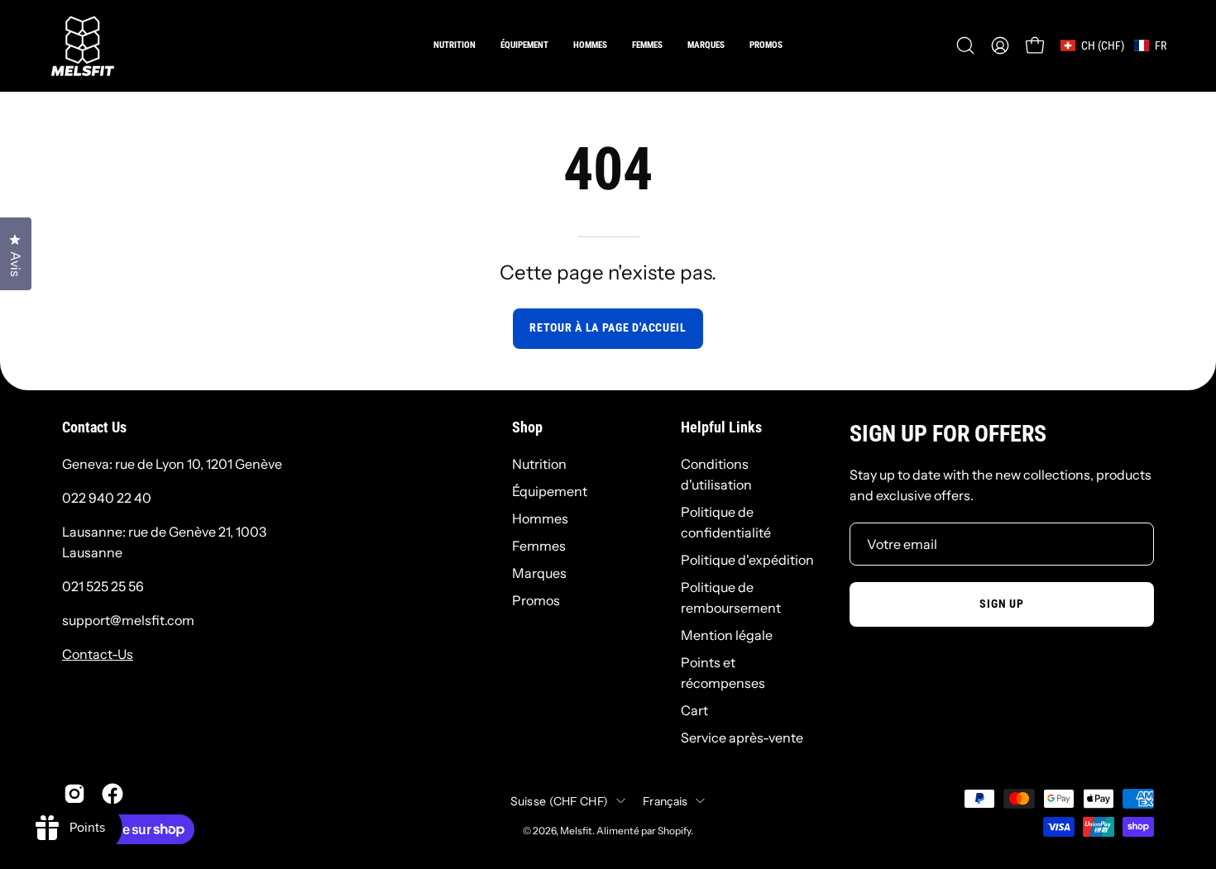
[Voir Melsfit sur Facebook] (112, 793)
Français (665, 800)
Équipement (549, 491)
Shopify (674, 830)
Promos (536, 600)
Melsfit (576, 830)
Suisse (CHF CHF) (559, 800)
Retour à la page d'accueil (608, 328)
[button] (590, 45)
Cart (694, 710)
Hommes (540, 518)
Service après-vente (742, 737)
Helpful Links (721, 427)
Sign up (1001, 604)
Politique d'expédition (747, 559)
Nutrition (539, 464)
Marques (539, 573)
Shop (527, 427)
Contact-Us (97, 654)
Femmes (539, 545)
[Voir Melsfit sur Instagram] (74, 793)
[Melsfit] (83, 45)
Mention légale (727, 635)
